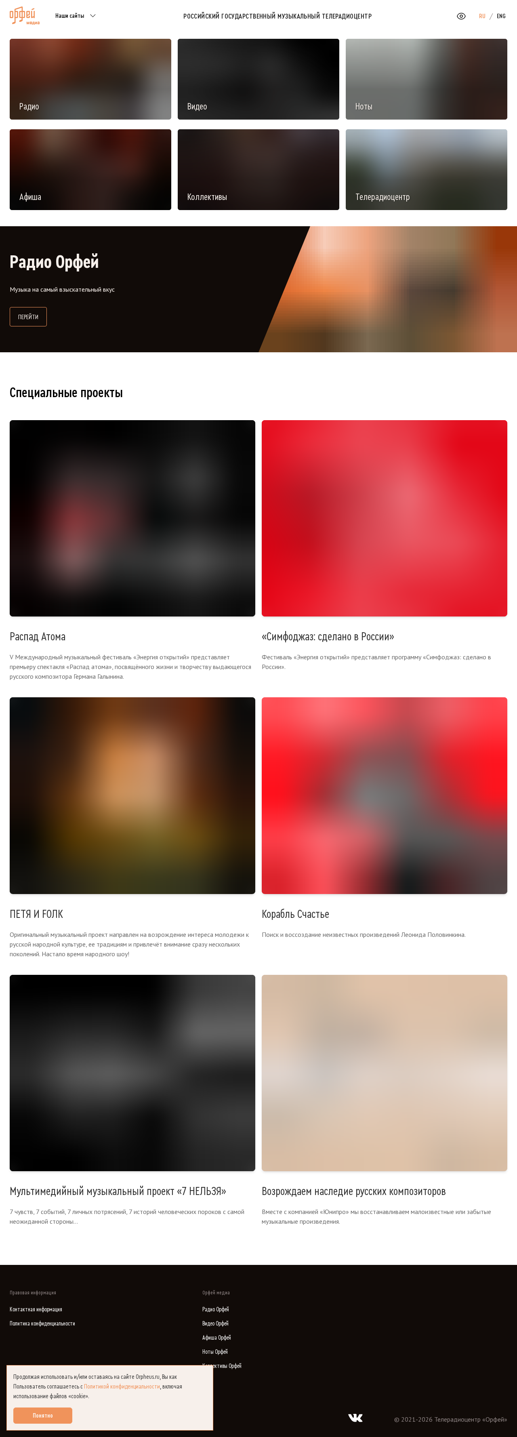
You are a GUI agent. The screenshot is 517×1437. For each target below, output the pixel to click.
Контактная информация (36, 1310)
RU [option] (482, 16)
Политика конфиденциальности (42, 1324)
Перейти (32, 316)
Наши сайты (69, 16)
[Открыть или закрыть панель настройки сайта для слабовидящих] (461, 16)
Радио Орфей (215, 1310)
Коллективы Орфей (222, 1366)
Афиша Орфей (216, 1338)
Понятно (43, 1415)
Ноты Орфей (215, 1352)
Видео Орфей (215, 1324)
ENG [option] (501, 16)
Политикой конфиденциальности (122, 1386)
